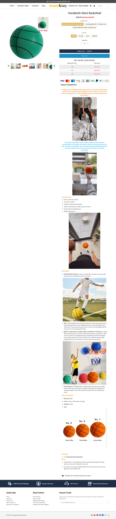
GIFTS (12, 6)
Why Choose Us (10, 502)
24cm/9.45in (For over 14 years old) (84, 27)
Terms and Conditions (39, 502)
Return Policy (37, 496)
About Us (9, 498)
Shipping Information (39, 500)
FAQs (8, 496)
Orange (94, 36)
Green (74, 36)
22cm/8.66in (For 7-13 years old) (95, 24)
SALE (43, 6)
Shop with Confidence (12, 504)
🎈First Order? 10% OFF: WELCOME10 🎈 (58, 1)
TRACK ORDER (83, 6)
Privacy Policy (37, 498)
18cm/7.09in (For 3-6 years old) (73, 24)
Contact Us (9, 500)
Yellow (80, 36)
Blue (87, 36)
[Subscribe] (107, 502)
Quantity (84, 40)
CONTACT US (72, 6)
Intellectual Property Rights (41, 504)
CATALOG (35, 6)
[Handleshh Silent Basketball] (31, 36)
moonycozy (22, 515)
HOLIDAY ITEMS (23, 6)
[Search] (107, 5)
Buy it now (85, 56)
